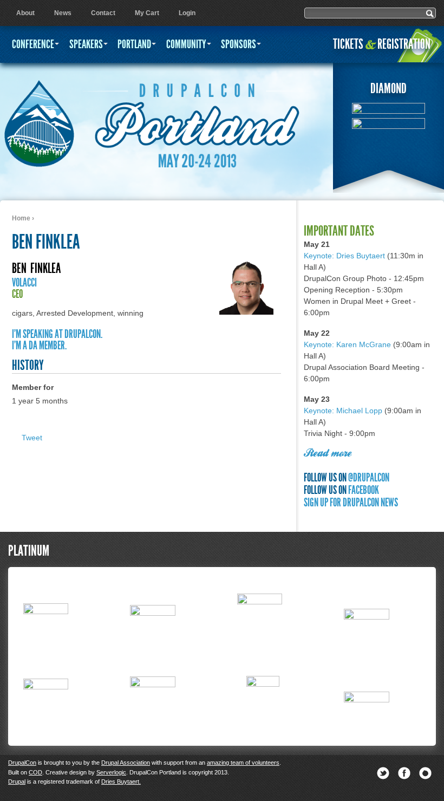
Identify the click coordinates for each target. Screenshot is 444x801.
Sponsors (238, 44)
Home (21, 218)
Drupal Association (125, 762)
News (62, 13)
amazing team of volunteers (243, 762)
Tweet (32, 437)
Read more (327, 454)
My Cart (147, 13)
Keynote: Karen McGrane (347, 344)
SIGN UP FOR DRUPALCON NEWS (351, 502)
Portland (134, 44)
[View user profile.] (246, 312)
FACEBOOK (363, 490)
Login (187, 13)
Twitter (383, 773)
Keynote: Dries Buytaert (344, 255)
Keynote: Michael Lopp (343, 410)
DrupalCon (22, 762)
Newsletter (425, 773)
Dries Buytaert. (121, 781)
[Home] (39, 119)
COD (35, 772)
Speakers (86, 44)
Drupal (16, 781)
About (25, 13)
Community (186, 44)
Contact (103, 13)
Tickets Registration (381, 44)
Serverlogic (111, 772)
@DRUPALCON (368, 477)
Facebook (404, 773)
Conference (33, 44)
